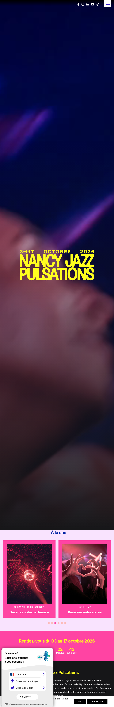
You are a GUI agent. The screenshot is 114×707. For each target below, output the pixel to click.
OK (79, 701)
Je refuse (97, 701)
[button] (107, 3)
